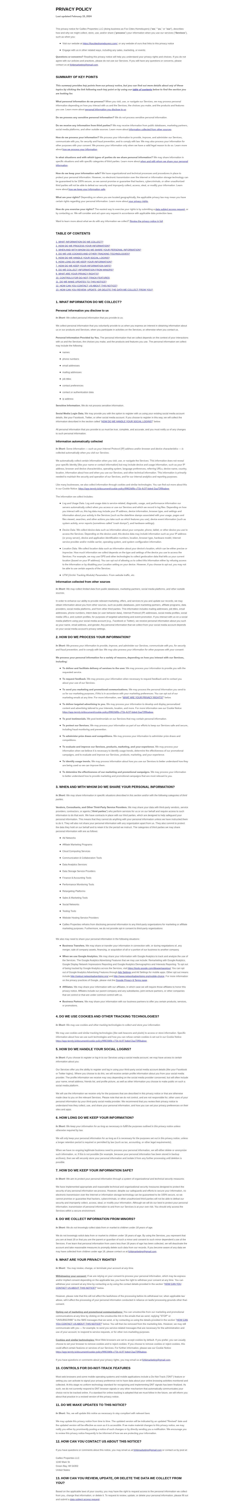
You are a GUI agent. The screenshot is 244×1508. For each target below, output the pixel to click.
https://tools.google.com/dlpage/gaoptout (149, 968)
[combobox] (239, 1506)
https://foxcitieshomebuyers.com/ (100, 43)
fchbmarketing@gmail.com (84, 64)
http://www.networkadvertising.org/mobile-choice (139, 976)
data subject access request (84, 1499)
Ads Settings (124, 972)
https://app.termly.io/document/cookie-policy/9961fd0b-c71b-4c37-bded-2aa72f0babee (123, 488)
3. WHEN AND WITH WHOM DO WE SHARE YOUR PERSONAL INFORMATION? (98, 249)
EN (239, 1506)
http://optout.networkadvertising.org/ (89, 976)
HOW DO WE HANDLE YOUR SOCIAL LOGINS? (127, 421)
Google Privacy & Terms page (131, 980)
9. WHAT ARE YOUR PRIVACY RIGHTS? (77, 273)
